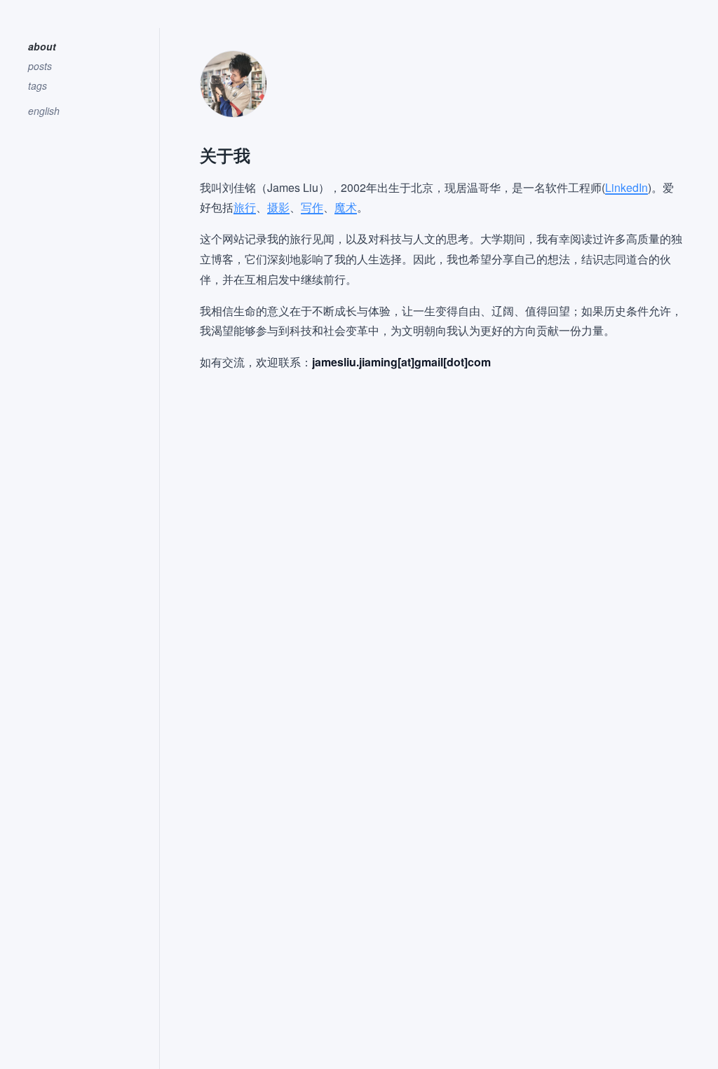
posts (40, 66)
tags (37, 85)
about (42, 46)
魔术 (345, 207)
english (44, 111)
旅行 (244, 207)
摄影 (278, 207)
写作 (312, 207)
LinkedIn (626, 187)
